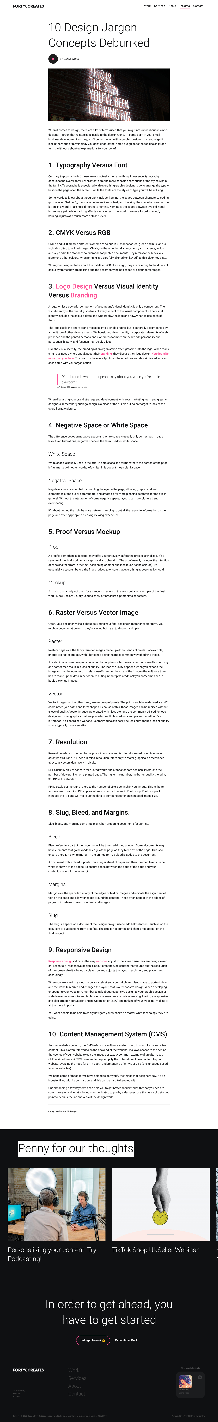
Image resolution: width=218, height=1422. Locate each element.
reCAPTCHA (188, 1416)
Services (159, 6)
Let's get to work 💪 (93, 1340)
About (172, 6)
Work (147, 6)
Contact (198, 6)
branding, (107, 354)
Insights (185, 6)
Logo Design (74, 286)
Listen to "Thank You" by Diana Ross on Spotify (190, 1385)
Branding (84, 295)
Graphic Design (69, 1111)
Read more (56, 1218)
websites (101, 961)
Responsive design (60, 961)
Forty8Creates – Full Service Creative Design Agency (28, 6)
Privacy (16, 1416)
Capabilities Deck (126, 1340)
